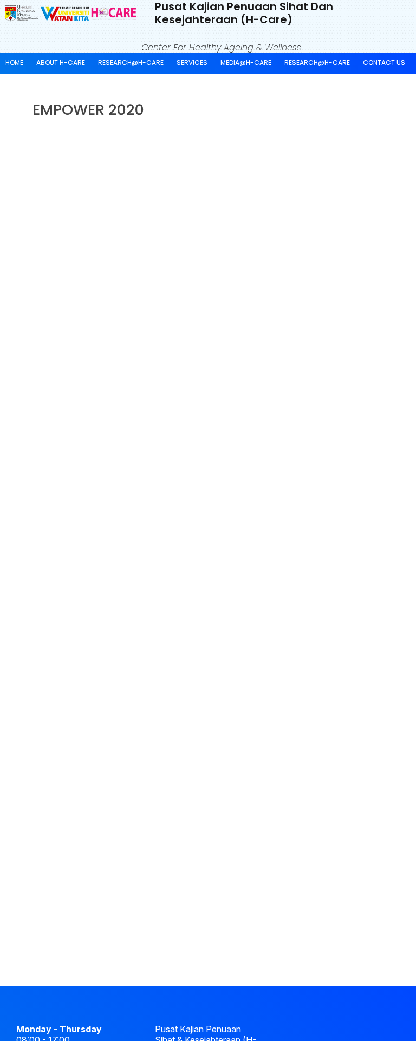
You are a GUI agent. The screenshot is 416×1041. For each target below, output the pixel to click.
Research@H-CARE (131, 62)
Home (14, 62)
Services (192, 62)
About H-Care (60, 62)
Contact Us (384, 62)
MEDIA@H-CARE (245, 62)
